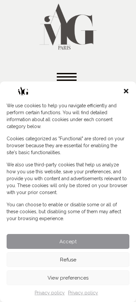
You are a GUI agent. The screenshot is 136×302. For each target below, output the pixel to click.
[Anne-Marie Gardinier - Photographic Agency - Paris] (68, 25)
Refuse (68, 260)
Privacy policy (50, 292)
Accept (68, 242)
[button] (126, 91)
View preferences (68, 278)
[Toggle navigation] (68, 77)
